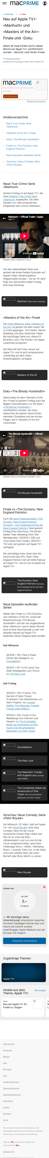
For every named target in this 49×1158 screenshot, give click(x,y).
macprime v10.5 (9, 1152)
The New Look (17, 674)
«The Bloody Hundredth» (16, 407)
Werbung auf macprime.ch (36, 101)
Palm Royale (20, 827)
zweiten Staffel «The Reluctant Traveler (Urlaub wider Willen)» (22, 705)
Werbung (6, 1057)
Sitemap (6, 1107)
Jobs (5, 1076)
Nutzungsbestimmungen (12, 1095)
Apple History (8, 1101)
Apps (5, 1063)
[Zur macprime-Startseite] (24, 3)
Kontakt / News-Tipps (11, 1082)
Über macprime (8, 1044)
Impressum (7, 1114)
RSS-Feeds (7, 1069)
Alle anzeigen (40, 990)
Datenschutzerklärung (11, 1088)
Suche (5, 1120)
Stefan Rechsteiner (13, 59)
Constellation (13, 661)
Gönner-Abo (7, 1050)
